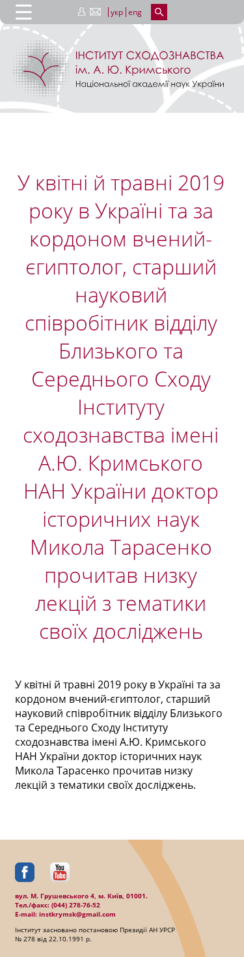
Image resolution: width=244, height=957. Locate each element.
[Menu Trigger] (23, 11)
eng (135, 12)
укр (117, 12)
